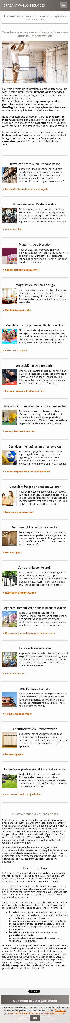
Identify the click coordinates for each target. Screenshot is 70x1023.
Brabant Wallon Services (24, 5)
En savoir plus (12, 552)
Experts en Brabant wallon (20, 592)
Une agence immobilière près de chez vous (29, 633)
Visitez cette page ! (15, 350)
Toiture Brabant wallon (18, 713)
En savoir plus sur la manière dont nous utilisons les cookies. (35, 1012)
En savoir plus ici (14, 754)
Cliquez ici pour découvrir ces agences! (27, 471)
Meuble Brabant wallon (18, 310)
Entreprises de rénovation (19, 431)
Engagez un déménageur (19, 511)
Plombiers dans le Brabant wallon (24, 391)
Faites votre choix (15, 673)
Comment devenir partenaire (35, 1001)
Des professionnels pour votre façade (26, 189)
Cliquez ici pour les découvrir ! (22, 269)
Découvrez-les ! (13, 229)
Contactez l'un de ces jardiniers (22, 794)
